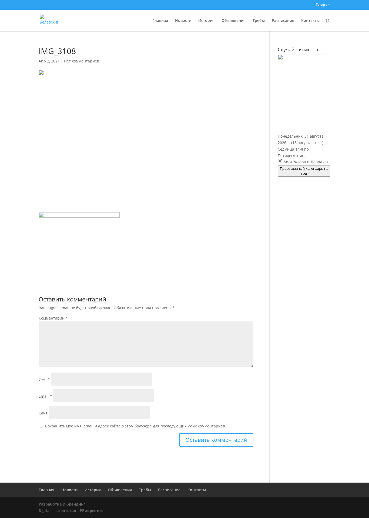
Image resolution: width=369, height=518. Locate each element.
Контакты (310, 21)
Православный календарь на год (304, 171)
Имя (44, 379)
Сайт (43, 413)
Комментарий (53, 318)
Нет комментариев (81, 61)
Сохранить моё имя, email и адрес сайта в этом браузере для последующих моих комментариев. (135, 426)
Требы (259, 21)
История (206, 21)
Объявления (234, 21)
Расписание (283, 21)
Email (45, 396)
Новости (183, 21)
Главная (160, 21)
